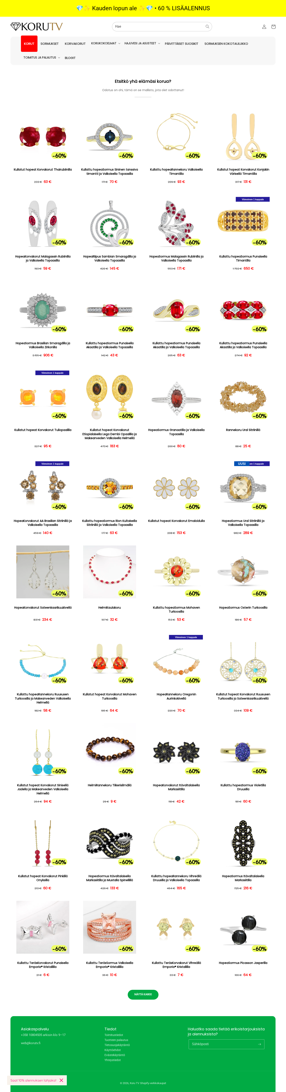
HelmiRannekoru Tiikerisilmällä (109, 785)
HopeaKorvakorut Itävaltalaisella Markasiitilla (176, 787)
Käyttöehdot (112, 1050)
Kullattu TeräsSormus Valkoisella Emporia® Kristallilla (109, 965)
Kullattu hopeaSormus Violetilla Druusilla (243, 787)
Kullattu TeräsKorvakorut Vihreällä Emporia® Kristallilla (176, 965)
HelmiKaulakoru (109, 608)
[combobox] (162, 26)
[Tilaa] (259, 1044)
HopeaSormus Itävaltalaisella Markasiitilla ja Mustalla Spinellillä (109, 878)
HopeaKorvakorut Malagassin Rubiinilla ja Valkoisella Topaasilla (43, 259)
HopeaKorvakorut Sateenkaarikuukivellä (43, 608)
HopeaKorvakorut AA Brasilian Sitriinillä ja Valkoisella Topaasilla (43, 523)
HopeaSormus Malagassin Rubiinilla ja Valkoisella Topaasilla (176, 259)
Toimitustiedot (113, 1035)
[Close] (61, 1080)
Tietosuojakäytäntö (117, 1045)
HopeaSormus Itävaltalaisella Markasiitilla (243, 878)
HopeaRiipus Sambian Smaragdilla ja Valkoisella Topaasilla (109, 259)
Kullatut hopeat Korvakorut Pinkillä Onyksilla (43, 878)
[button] (105, 43)
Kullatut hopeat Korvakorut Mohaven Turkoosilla (110, 696)
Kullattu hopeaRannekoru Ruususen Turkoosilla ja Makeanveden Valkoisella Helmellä (43, 698)
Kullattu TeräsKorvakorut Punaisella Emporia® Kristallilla (42, 965)
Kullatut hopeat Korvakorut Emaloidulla (176, 521)
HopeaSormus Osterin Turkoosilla (243, 608)
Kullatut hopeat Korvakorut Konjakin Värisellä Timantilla (243, 172)
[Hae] (207, 26)
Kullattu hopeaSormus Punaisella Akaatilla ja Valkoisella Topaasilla (110, 345)
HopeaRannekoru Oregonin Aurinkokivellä (176, 696)
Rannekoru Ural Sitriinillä (243, 430)
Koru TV (134, 1083)
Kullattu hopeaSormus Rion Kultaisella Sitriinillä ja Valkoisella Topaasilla (109, 523)
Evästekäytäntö (114, 1055)
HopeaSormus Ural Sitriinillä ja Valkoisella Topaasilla (243, 523)
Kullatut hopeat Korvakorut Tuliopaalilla (42, 430)
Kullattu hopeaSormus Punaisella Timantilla (243, 259)
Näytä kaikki (143, 994)
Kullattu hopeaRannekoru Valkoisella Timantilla (176, 172)
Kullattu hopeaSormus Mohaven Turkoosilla (176, 610)
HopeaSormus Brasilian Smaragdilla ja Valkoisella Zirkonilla (43, 345)
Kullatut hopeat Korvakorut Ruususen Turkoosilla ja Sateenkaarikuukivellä (243, 696)
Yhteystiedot (112, 1060)
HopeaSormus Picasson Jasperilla (243, 963)
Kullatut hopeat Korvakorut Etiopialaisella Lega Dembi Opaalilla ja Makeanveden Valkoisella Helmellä (109, 434)
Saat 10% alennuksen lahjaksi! (33, 1080)
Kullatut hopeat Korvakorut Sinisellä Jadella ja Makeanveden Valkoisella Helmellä (42, 789)
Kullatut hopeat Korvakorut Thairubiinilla (43, 170)
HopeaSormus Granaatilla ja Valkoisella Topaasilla (176, 432)
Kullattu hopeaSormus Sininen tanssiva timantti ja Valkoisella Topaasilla (109, 172)
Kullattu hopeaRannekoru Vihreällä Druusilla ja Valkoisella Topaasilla (176, 878)
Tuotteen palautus (116, 1040)
